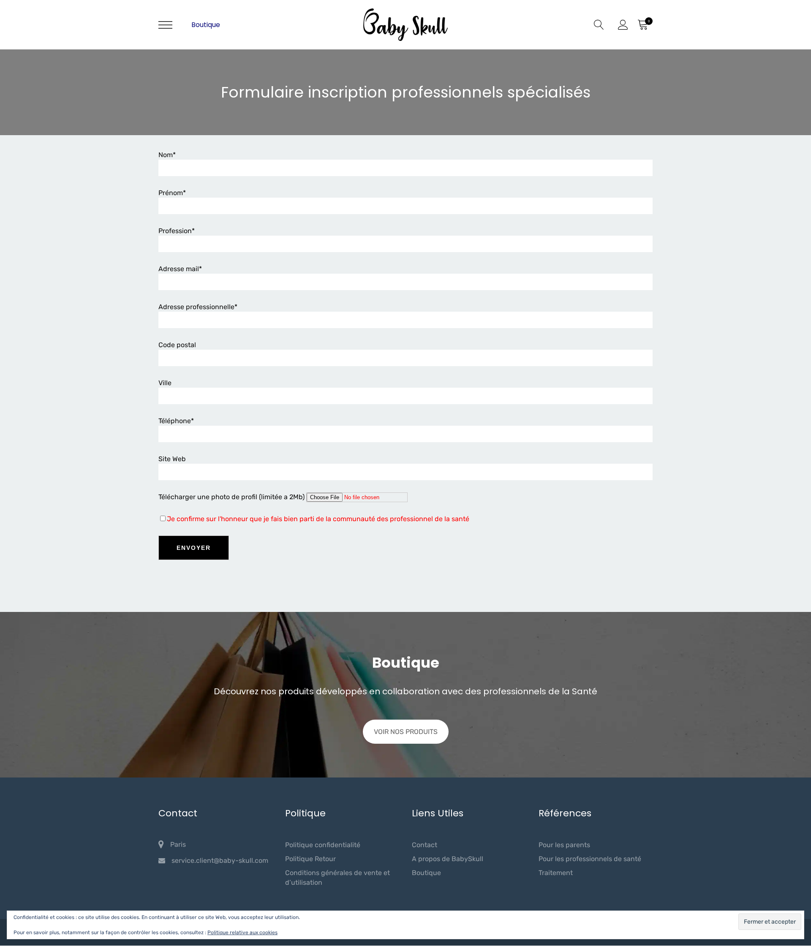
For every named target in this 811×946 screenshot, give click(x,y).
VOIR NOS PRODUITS (406, 732)
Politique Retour (310, 859)
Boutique (205, 25)
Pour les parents (564, 845)
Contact (424, 845)
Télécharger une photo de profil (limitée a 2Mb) (231, 497)
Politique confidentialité (322, 845)
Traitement (556, 873)
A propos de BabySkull (447, 859)
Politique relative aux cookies (242, 932)
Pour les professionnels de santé (590, 859)
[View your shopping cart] (642, 25)
